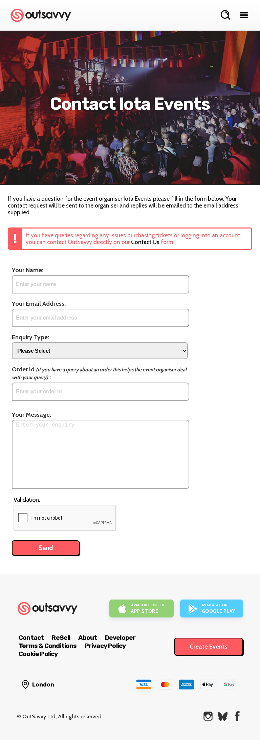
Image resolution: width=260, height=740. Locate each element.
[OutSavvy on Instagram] (208, 716)
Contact (31, 637)
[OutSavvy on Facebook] (237, 716)
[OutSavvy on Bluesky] (223, 716)
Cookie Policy (38, 654)
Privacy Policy (105, 646)
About (87, 637)
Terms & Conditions (48, 646)
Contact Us (145, 242)
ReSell (60, 637)
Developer (120, 637)
